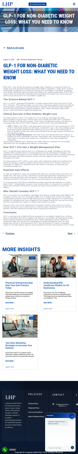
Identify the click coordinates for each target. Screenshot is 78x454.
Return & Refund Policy (36, 416)
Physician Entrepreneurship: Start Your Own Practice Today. (19, 285)
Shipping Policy (33, 408)
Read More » (10, 303)
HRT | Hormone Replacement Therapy (29, 60)
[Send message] (72, 447)
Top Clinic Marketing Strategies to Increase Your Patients (18, 345)
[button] (74, 4)
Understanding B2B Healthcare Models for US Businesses (56, 285)
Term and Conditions (35, 412)
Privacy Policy (33, 403)
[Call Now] (5, 449)
